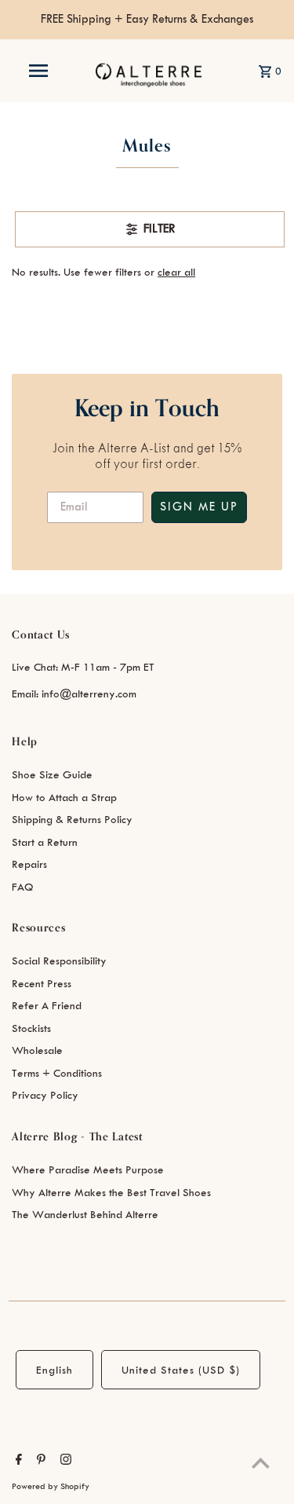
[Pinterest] (39, 1461)
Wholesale (37, 1050)
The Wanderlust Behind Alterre (85, 1214)
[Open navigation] (38, 70)
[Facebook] (17, 1461)
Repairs (29, 864)
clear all (176, 272)
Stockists (31, 1028)
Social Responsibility (59, 961)
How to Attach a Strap (64, 797)
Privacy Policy (45, 1095)
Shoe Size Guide (52, 775)
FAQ (23, 887)
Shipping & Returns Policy (72, 819)
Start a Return (45, 842)
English (54, 1370)
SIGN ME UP (199, 507)
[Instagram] (63, 1461)
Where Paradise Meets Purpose (88, 1170)
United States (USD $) (181, 1370)
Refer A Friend (47, 1006)
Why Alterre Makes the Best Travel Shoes (111, 1192)
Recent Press (41, 984)
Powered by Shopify (50, 1486)
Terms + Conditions (57, 1073)
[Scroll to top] (260, 1462)
